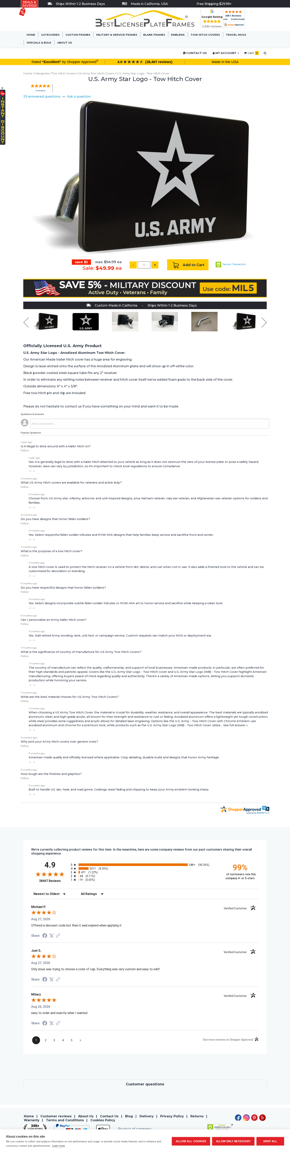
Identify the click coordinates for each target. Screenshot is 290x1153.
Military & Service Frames (116, 34)
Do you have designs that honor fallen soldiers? (55, 519)
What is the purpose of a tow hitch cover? (51, 551)
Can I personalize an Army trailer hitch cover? (54, 620)
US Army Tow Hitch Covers (96, 73)
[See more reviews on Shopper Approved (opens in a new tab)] (58, 936)
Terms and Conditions (65, 1120)
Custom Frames (77, 34)
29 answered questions (42, 96)
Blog (129, 1116)
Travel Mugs (236, 34)
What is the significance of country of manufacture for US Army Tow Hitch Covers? (81, 652)
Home (31, 34)
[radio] (145, 864)
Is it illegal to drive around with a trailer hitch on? (56, 446)
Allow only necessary (233, 1141)
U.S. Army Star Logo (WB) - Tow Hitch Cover (206, 672)
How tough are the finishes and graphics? (51, 774)
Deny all (270, 1141)
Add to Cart (193, 265)
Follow (25, 450)
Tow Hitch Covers (205, 34)
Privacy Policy (172, 1116)
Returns (197, 1116)
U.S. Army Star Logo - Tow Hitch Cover (143, 73)
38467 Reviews (54, 881)
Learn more (58, 1145)
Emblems (178, 34)
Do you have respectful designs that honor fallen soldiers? (63, 587)
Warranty (31, 1120)
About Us (64, 42)
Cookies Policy (102, 1120)
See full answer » (235, 725)
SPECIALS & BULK (39, 42)
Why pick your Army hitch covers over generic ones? (59, 741)
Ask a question (79, 96)
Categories (50, 34)
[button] (30, 471)
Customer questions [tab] (145, 1084)
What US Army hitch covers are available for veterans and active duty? (71, 482)
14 (40, 90)
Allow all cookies (191, 1141)
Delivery (146, 1116)
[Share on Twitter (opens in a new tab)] (51, 936)
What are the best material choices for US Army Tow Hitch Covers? (70, 697)
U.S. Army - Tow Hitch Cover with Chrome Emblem (212, 721)
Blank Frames (154, 34)
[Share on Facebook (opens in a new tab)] (44, 936)
